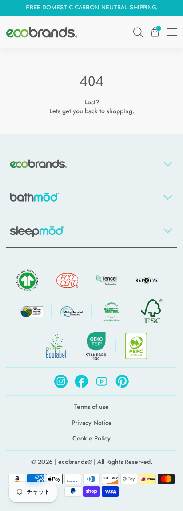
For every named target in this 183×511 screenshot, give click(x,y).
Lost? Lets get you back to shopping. (91, 106)
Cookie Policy (91, 438)
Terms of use (91, 407)
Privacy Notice (92, 423)
